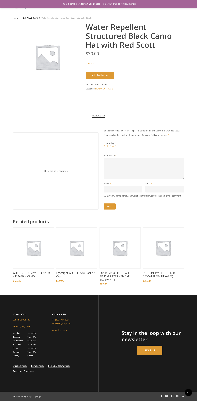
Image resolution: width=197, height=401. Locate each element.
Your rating (110, 143)
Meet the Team (59, 330)
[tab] (98, 115)
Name (107, 183)
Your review (110, 155)
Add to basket (100, 75)
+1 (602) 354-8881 (60, 319)
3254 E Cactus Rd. (21, 319)
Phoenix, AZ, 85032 (22, 326)
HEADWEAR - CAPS (30, 18)
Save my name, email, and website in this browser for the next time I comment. (144, 195)
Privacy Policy (37, 365)
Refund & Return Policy (59, 365)
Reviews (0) (98, 115)
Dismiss (132, 3)
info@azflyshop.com (61, 323)
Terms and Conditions (23, 371)
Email (148, 183)
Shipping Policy (20, 365)
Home (15, 18)
